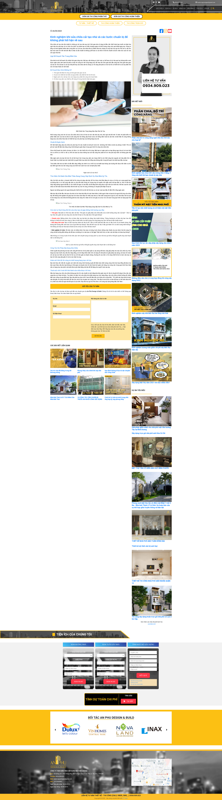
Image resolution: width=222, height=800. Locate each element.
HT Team (125, 798)
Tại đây (130, 701)
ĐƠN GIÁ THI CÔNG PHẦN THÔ (94, 16)
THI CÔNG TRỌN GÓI (135, 23)
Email (54, 306)
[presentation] (55, 729)
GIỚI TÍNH (78, 659)
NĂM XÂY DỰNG (111, 659)
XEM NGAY (78, 681)
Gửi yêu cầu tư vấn (90, 286)
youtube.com (152, 624)
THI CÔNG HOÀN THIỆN (110, 23)
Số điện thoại (57, 313)
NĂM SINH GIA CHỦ (79, 652)
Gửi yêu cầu (98, 336)
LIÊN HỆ (206, 8)
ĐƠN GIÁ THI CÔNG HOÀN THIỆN (127, 16)
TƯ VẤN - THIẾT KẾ (86, 23)
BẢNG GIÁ (182, 8)
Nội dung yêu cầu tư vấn (98, 298)
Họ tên (55, 298)
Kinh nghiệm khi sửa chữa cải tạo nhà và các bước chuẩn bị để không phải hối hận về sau (89, 38)
